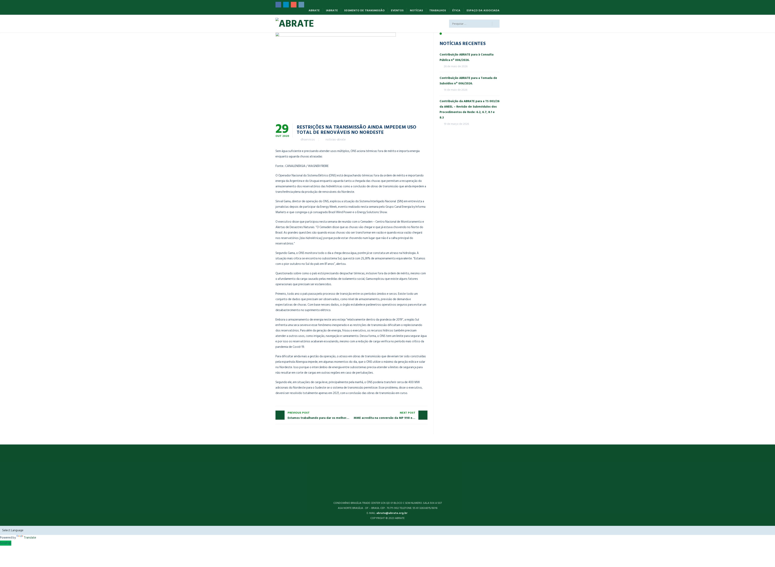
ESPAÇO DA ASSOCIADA (483, 10)
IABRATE (332, 10)
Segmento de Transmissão (364, 10)
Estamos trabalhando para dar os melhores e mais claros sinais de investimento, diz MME (320, 415)
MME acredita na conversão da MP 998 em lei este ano (391, 415)
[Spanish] (325, 21)
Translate (30, 537)
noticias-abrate (336, 139)
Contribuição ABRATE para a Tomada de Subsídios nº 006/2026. (468, 80)
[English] (332, 21)
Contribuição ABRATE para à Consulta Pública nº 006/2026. (466, 57)
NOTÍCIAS (416, 10)
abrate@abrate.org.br (392, 513)
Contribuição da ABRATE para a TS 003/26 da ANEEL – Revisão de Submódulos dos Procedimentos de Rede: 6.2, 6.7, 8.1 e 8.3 (470, 109)
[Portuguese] (338, 21)
